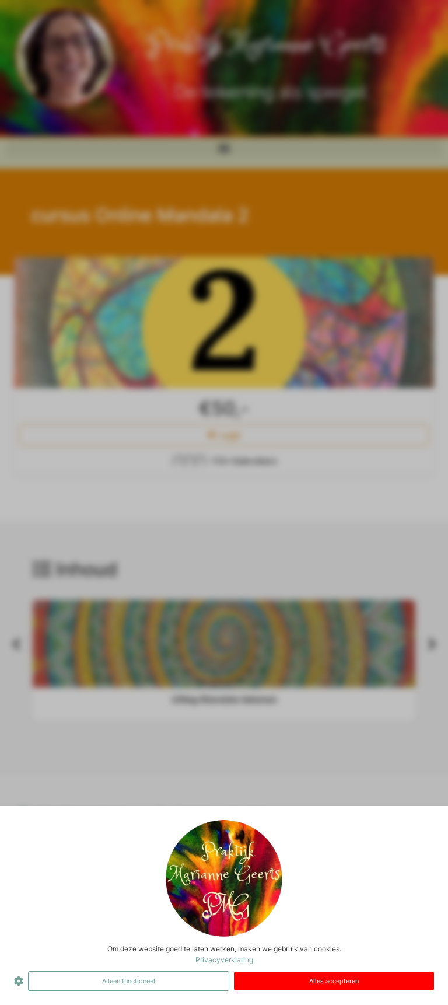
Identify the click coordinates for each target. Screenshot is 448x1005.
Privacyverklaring (224, 959)
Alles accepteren (334, 981)
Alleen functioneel (128, 981)
